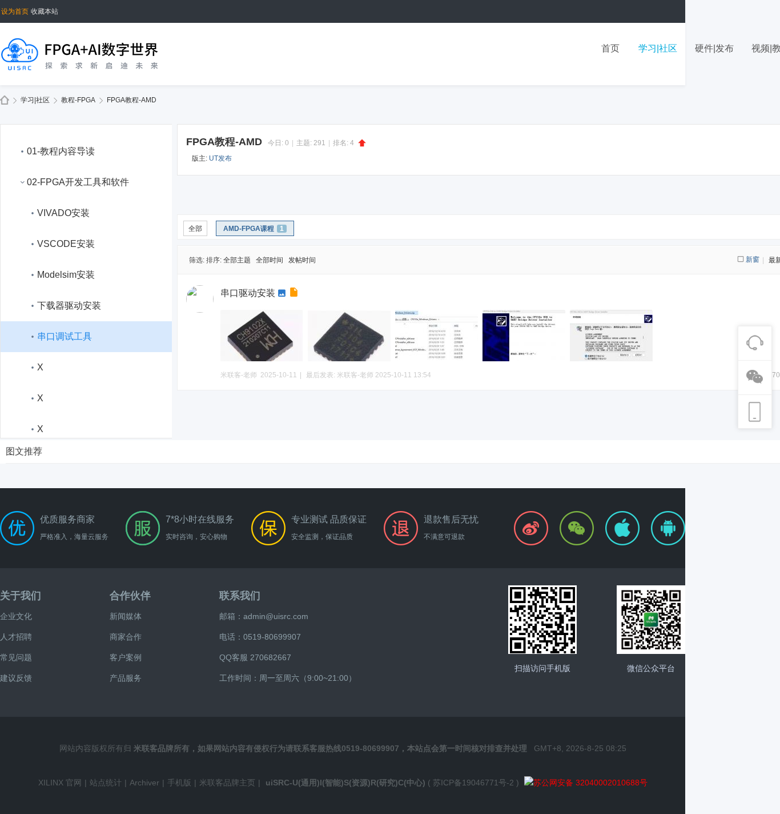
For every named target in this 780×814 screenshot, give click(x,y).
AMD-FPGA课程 (253, 229)
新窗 (752, 260)
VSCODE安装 (66, 244)
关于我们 (20, 595)
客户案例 (126, 657)
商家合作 (126, 636)
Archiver (144, 782)
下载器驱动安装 (69, 305)
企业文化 (16, 616)
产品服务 (126, 678)
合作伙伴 (130, 595)
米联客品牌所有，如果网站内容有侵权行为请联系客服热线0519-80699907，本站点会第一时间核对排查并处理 (330, 748)
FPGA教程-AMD (131, 100)
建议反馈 (16, 678)
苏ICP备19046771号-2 (473, 782)
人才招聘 (16, 636)
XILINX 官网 (60, 782)
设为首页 (15, 11)
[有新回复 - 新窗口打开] (294, 294)
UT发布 (220, 158)
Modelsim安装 (66, 275)
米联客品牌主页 (227, 782)
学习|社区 (657, 48)
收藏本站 (44, 11)
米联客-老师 (355, 375)
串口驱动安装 (247, 293)
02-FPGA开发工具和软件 (78, 182)
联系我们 (239, 595)
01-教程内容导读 (61, 151)
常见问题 (16, 657)
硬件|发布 (714, 48)
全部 (195, 229)
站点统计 (106, 782)
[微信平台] (651, 619)
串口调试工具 (64, 336)
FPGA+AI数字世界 (4, 100)
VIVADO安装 (63, 213)
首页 (610, 48)
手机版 (179, 782)
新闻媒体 (126, 616)
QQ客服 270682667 (255, 657)
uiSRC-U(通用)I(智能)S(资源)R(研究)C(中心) (345, 782)
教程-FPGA (78, 100)
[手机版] (542, 619)
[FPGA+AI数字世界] (80, 54)
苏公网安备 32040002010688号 (590, 782)
